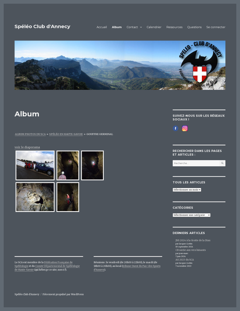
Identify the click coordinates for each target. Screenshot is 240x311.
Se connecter (215, 27)
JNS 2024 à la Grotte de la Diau (193, 240)
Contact (132, 27)
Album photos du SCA (30, 134)
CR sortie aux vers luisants (191, 250)
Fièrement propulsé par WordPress (63, 294)
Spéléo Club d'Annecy (42, 26)
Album (117, 27)
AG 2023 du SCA (185, 259)
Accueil (102, 27)
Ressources (174, 27)
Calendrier (154, 27)
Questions (194, 27)
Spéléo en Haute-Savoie (66, 134)
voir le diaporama (27, 147)
